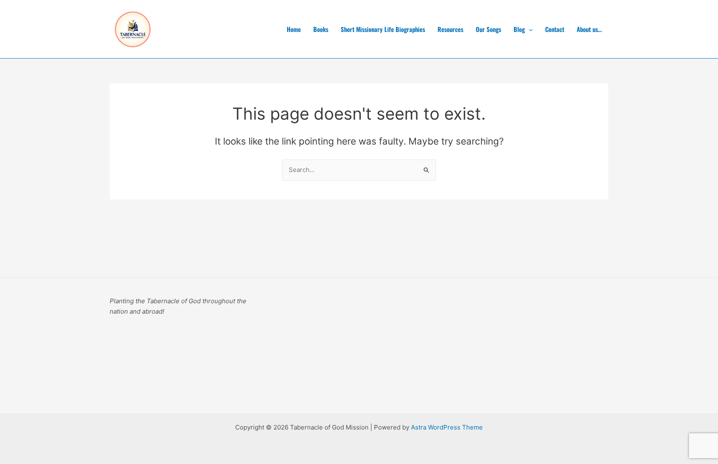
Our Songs (488, 29)
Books (320, 29)
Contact (554, 29)
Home (294, 29)
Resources (450, 29)
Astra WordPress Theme (447, 427)
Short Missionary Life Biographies (383, 29)
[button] (529, 29)
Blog (519, 29)
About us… (589, 29)
